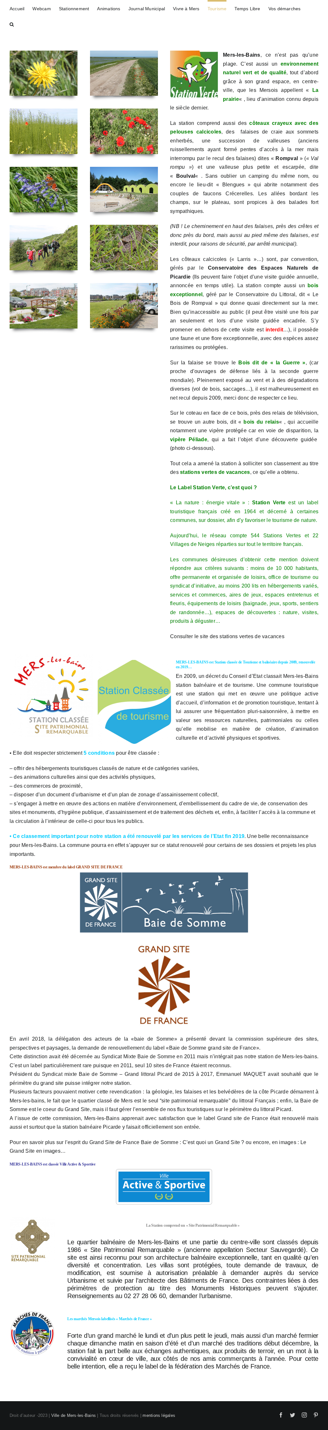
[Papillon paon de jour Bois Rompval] (44, 189)
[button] (12, 23)
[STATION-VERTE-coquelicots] (124, 131)
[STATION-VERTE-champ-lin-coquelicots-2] (124, 73)
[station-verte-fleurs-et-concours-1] (124, 305)
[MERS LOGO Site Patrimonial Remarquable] (32, 1240)
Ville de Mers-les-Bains (73, 1415)
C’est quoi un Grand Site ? (213, 1142)
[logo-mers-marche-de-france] (32, 1333)
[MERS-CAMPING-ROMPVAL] (124, 189)
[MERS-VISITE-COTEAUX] (44, 247)
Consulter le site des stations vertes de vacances (227, 636)
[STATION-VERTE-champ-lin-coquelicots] (44, 131)
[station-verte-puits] (44, 305)
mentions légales (159, 1415)
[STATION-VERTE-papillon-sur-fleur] (44, 73)
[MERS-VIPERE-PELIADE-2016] (124, 247)
